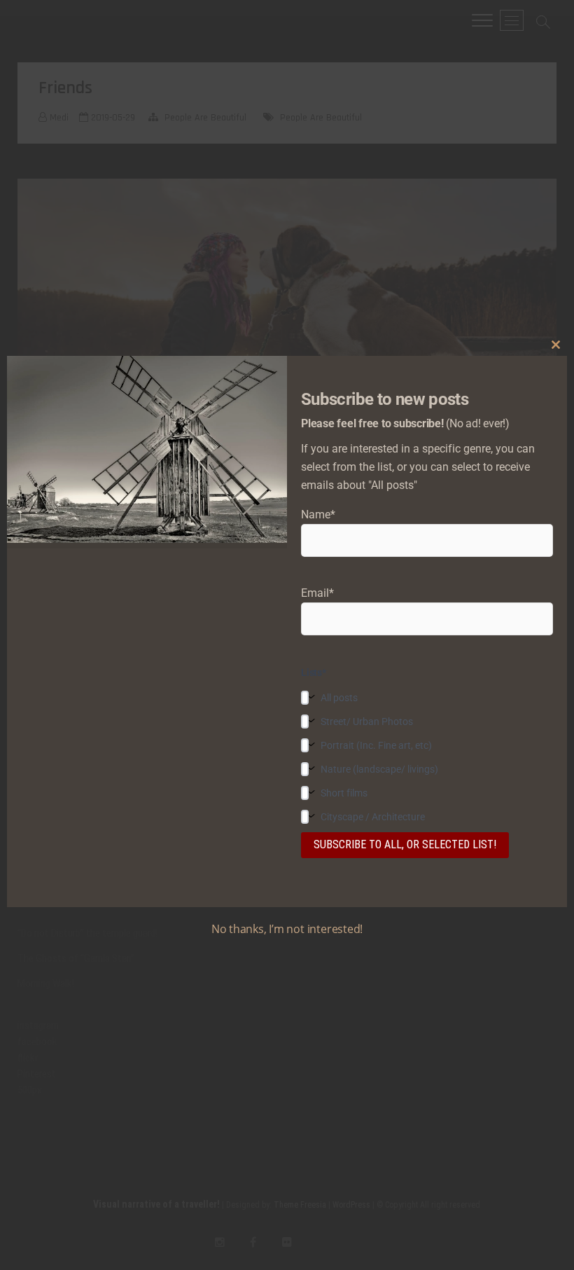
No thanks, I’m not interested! (287, 929)
